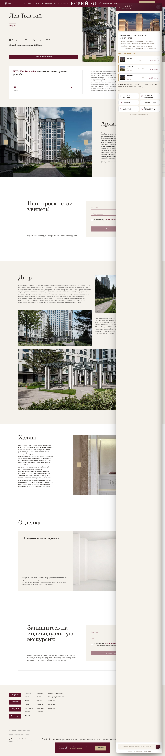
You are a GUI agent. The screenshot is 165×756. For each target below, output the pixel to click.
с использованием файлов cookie (74, 748)
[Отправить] (158, 747)
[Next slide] (94, 56)
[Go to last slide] (87, 56)
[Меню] (120, 746)
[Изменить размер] (119, 7)
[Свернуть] (158, 7)
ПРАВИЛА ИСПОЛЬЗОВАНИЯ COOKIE (19, 734)
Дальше (11, 741)
